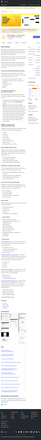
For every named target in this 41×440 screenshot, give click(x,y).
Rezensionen (9, 42)
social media (38, 70)
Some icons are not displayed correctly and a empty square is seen (8, 373)
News (2, 414)
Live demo (5, 303)
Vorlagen (12, 417)
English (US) (38, 62)
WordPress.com (4, 421)
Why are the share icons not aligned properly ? (10, 377)
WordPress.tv (24, 417)
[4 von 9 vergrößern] (7, 333)
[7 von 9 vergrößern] (16, 320)
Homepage (5, 308)
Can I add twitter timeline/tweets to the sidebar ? (11, 362)
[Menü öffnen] (39, 1)
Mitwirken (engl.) (34, 412)
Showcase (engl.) (14, 412)
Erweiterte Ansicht (32, 78)
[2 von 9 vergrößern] (7, 323)
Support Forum (5, 304)
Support (38, 42)
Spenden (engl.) (34, 416)
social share (38, 72)
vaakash (10, 38)
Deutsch (5, 432)
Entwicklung (24, 42)
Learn (22, 412)
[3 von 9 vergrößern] (7, 329)
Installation (17, 42)
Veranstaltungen (34, 414)
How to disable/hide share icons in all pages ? (10, 387)
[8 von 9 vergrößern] (24, 314)
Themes (12, 414)
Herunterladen (36, 36)
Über (2, 412)
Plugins (12, 416)
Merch (33, 417)
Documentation (6, 306)
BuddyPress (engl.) (5, 427)
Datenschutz (3, 417)
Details (3, 42)
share (39, 66)
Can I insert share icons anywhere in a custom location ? (7, 351)
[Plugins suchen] (12, 11)
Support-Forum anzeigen (33, 111)
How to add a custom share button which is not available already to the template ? (9, 391)
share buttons (37, 68)
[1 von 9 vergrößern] (7, 314)
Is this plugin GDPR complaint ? (7, 358)
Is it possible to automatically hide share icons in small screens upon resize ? (9, 369)
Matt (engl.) (4, 423)
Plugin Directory (4, 4)
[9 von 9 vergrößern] (24, 334)
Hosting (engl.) (4, 416)
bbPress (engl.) (4, 425)
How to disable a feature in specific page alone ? (10, 384)
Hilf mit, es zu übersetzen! (30, 7)
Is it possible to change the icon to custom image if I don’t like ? (7, 355)
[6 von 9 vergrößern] (16, 314)
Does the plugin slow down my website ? (9, 365)
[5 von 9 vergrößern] (7, 338)
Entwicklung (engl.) (24, 416)
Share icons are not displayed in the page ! (9, 380)
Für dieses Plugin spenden (33, 123)
